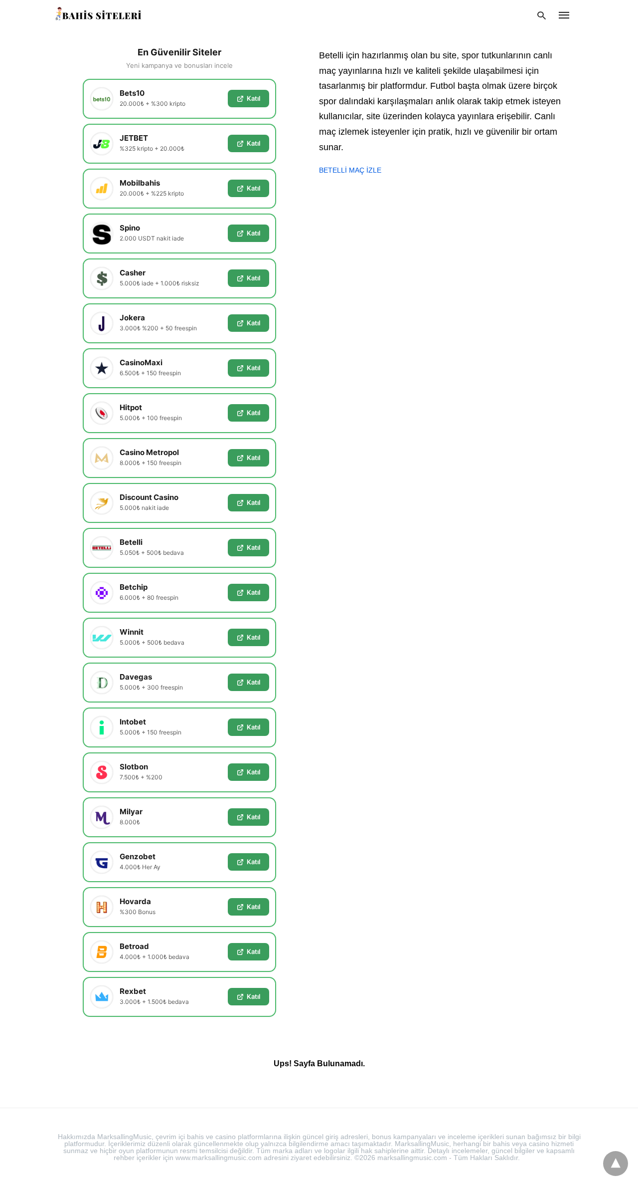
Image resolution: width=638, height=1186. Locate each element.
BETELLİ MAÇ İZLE (350, 170)
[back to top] (615, 1163)
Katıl (253, 98)
